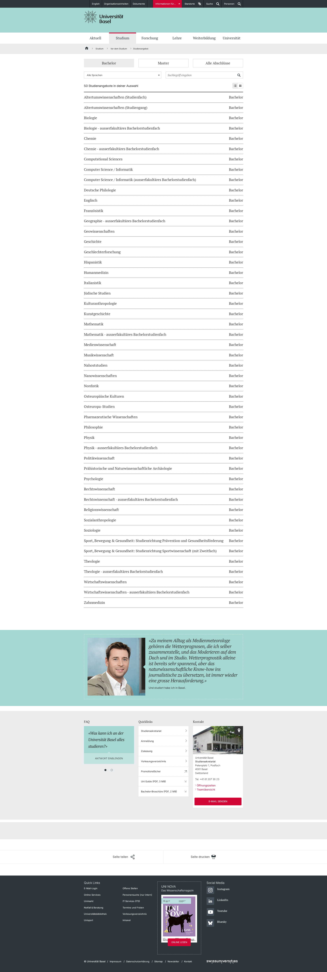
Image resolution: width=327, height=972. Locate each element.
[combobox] (122, 75)
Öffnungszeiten (206, 785)
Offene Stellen (130, 888)
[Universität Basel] (103, 17)
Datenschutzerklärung (137, 961)
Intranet (127, 920)
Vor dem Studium (119, 48)
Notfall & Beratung (93, 907)
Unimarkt (88, 901)
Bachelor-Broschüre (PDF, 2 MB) (159, 791)
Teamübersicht (206, 789)
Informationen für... (165, 3)
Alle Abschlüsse (218, 63)
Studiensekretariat (151, 730)
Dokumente (139, 3)
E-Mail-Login (90, 888)
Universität (231, 38)
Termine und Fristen (133, 907)
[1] (105, 770)
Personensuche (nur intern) (137, 894)
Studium (122, 38)
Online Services (92, 894)
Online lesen (179, 942)
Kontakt (188, 961)
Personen (228, 5)
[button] (123, 856)
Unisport (88, 920)
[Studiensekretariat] (239, 730)
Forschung (150, 38)
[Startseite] (86, 49)
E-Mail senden (218, 801)
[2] (112, 770)
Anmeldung (147, 741)
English (96, 3)
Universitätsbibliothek (95, 914)
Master (163, 63)
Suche (208, 5)
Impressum (115, 961)
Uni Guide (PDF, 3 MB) (153, 781)
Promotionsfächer (151, 771)
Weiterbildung (204, 38)
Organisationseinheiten (116, 3)
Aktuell (95, 38)
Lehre (177, 38)
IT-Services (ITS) (131, 901)
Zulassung (146, 751)
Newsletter (173, 961)
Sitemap (158, 961)
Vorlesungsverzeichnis (153, 761)
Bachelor (109, 63)
